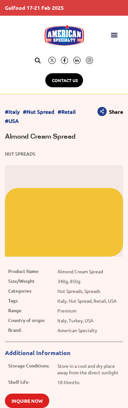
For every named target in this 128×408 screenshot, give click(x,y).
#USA (12, 121)
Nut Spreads (20, 154)
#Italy (12, 112)
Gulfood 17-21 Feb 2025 (34, 7)
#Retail (67, 112)
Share (116, 111)
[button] (114, 35)
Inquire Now (27, 401)
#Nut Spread (38, 112)
